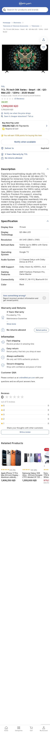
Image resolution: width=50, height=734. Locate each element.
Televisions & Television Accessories (15, 26)
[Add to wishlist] (43, 47)
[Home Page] (25, 3)
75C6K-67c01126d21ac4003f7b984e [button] (26, 96)
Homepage (6, 22)
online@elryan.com (27, 378)
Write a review (25, 432)
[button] (25, 298)
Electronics (17, 22)
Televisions (35, 26)
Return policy (41, 330)
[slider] (7, 99)
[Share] (43, 39)
